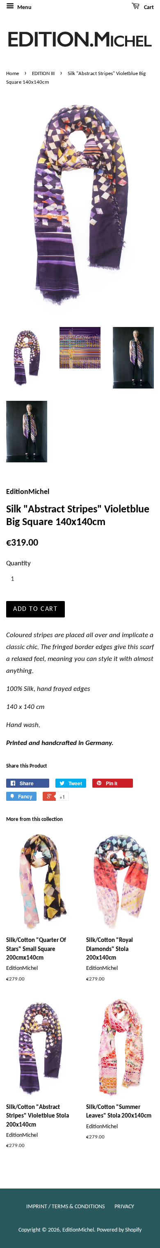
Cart (148, 8)
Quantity (18, 563)
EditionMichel (78, 1230)
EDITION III (43, 73)
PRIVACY (124, 1207)
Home (12, 73)
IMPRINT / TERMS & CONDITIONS (65, 1207)
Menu (24, 8)
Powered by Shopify (119, 1230)
